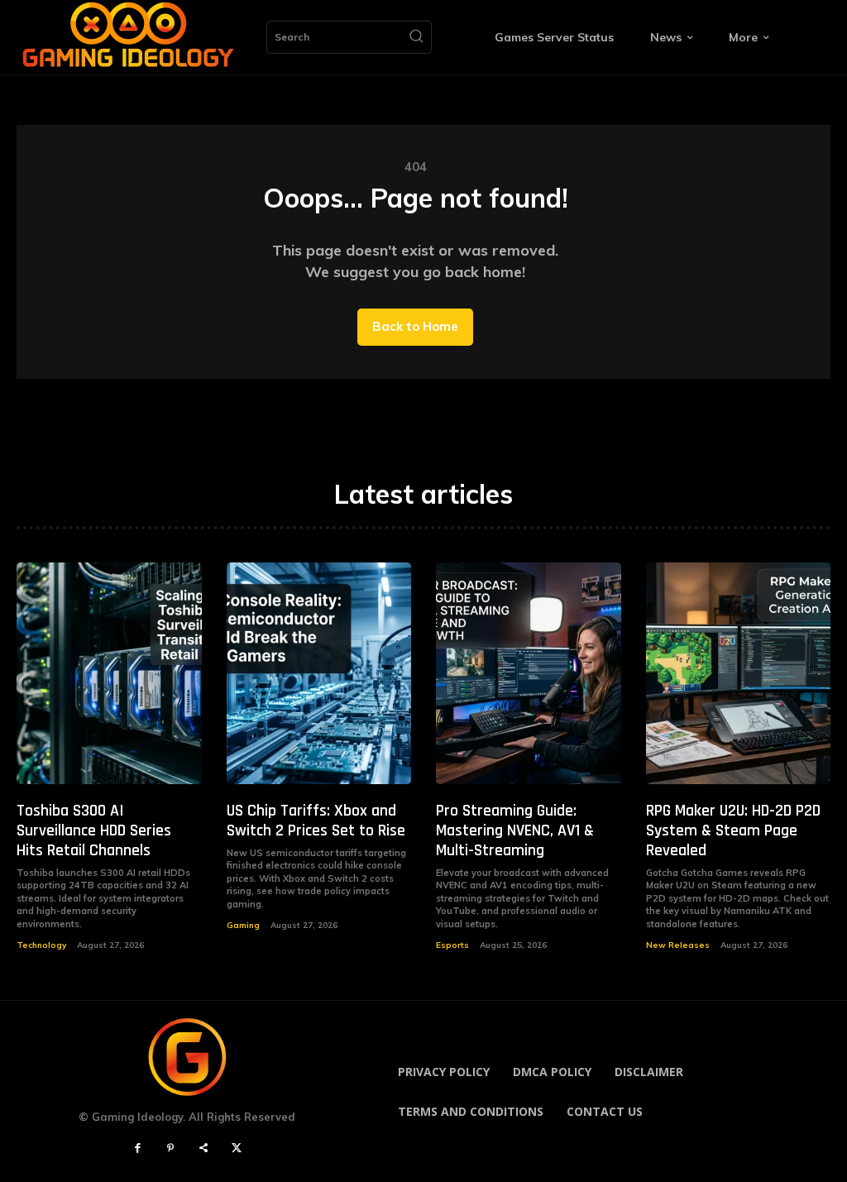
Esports (452, 945)
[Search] (416, 37)
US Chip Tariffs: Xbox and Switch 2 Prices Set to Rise (316, 820)
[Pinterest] (170, 1149)
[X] (236, 1149)
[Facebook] (137, 1149)
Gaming (243, 925)
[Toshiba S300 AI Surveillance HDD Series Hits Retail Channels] (109, 673)
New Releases (678, 945)
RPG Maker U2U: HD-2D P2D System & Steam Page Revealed (733, 830)
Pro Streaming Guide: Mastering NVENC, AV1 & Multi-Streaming (515, 830)
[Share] (203, 1149)
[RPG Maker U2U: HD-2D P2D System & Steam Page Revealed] (738, 673)
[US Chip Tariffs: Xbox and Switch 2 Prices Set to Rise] (319, 673)
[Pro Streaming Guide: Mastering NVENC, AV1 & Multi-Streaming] (528, 673)
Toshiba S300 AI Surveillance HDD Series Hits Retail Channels (94, 830)
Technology (41, 945)
